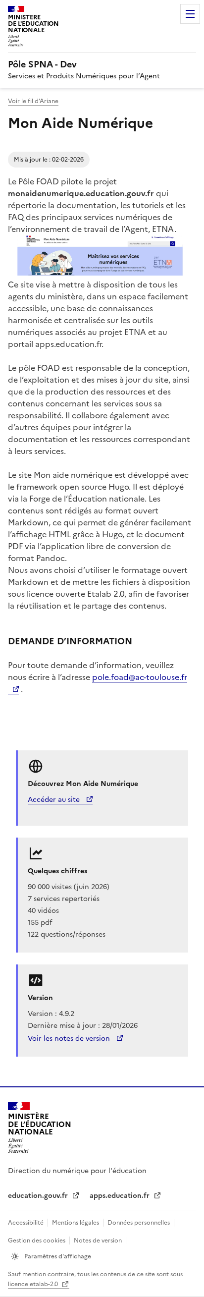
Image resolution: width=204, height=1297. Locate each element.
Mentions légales (75, 1222)
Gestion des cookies (36, 1240)
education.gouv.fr (39, 1195)
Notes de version (98, 1240)
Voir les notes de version (70, 1038)
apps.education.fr (121, 1195)
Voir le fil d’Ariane (33, 101)
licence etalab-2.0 (33, 1284)
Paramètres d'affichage (57, 1256)
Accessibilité (26, 1222)
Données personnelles (138, 1222)
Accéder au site (55, 799)
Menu (190, 14)
